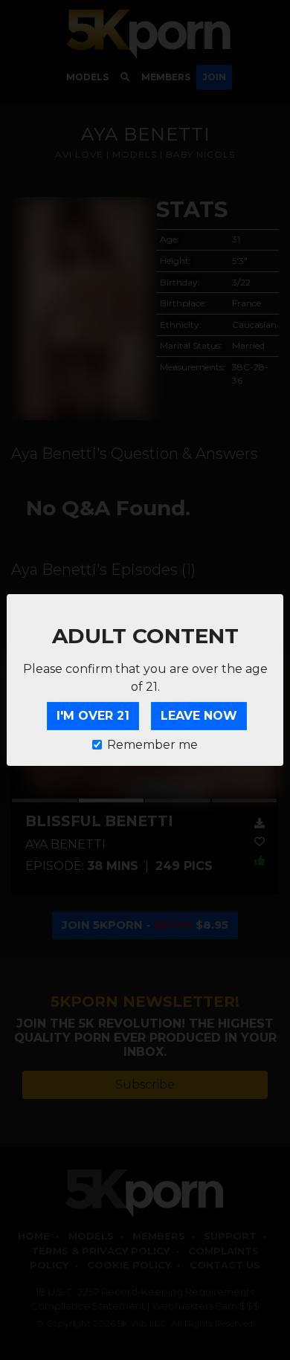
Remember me (152, 745)
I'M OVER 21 (93, 716)
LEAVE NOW (199, 716)
